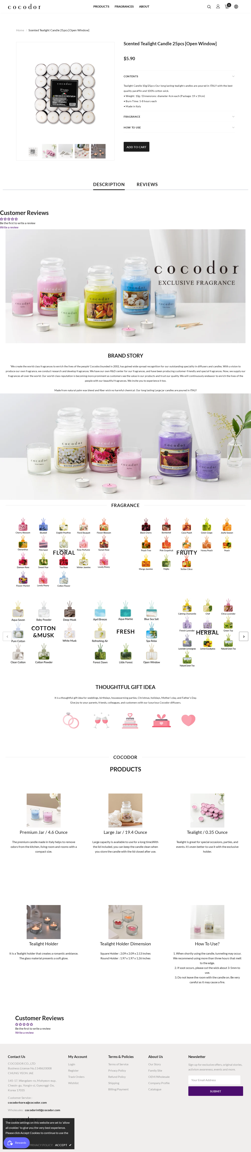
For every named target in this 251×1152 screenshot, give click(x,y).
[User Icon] (218, 6)
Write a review (9, 227)
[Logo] (24, 6)
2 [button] (125, 674)
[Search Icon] (209, 6)
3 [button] (129, 674)
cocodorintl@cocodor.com (42, 1110)
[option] (65, 91)
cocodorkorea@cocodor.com (27, 1102)
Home (20, 30)
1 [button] (122, 674)
